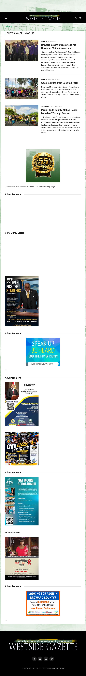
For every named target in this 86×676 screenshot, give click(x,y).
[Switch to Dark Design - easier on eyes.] (76, 18)
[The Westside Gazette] (43, 18)
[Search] (80, 17)
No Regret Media (58, 668)
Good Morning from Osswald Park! (59, 83)
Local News (45, 106)
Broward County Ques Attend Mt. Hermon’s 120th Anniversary (58, 46)
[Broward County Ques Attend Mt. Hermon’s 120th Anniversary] (21, 50)
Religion (44, 41)
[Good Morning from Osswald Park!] (21, 88)
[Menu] (6, 17)
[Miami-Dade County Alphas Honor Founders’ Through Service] (21, 115)
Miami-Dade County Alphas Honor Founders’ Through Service (59, 112)
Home (17, 26)
